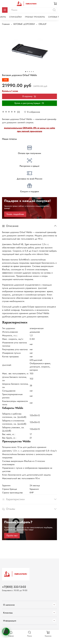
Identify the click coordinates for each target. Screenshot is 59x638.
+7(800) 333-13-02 (14, 587)
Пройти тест (11, 535)
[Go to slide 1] (25, 71)
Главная (6, 24)
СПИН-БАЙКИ (15, 16)
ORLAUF (43, 24)
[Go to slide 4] (31, 71)
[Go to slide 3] (29, 71)
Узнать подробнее (15, 214)
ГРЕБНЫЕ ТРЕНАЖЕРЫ (35, 16)
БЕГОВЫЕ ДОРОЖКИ (24, 24)
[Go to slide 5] (33, 71)
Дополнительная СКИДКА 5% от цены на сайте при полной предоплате (29, 129)
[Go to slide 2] (27, 71)
